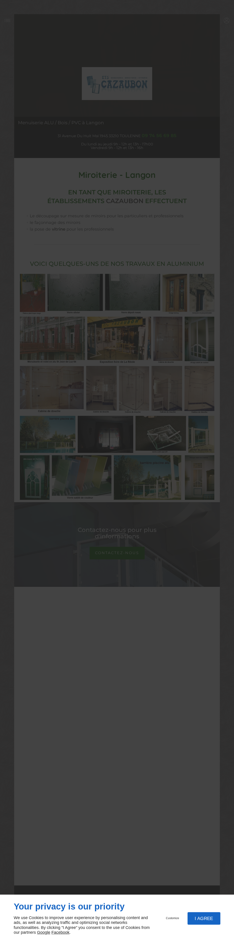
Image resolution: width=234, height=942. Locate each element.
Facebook (60, 932)
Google (43, 932)
